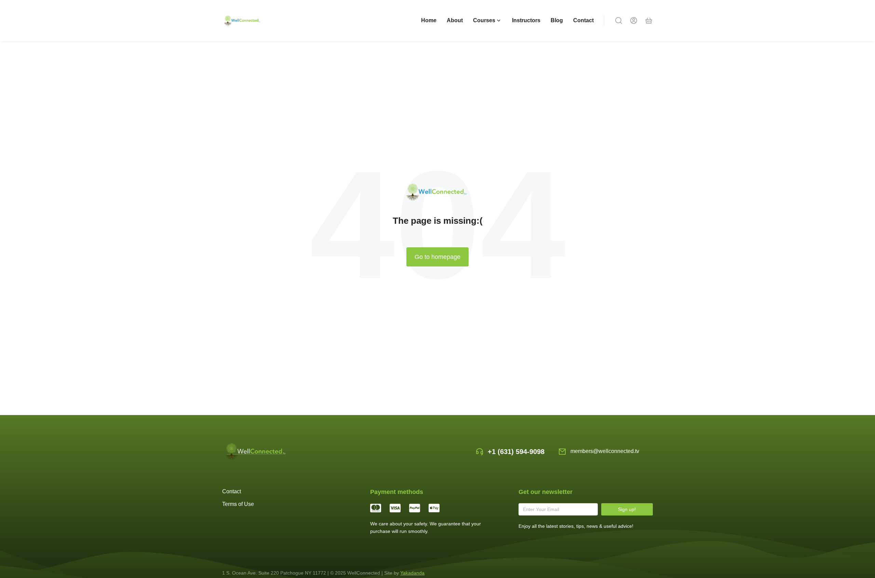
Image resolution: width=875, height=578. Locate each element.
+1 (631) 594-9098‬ (516, 451)
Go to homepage (437, 256)
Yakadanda (412, 573)
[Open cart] (649, 20)
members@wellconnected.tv (604, 451)
